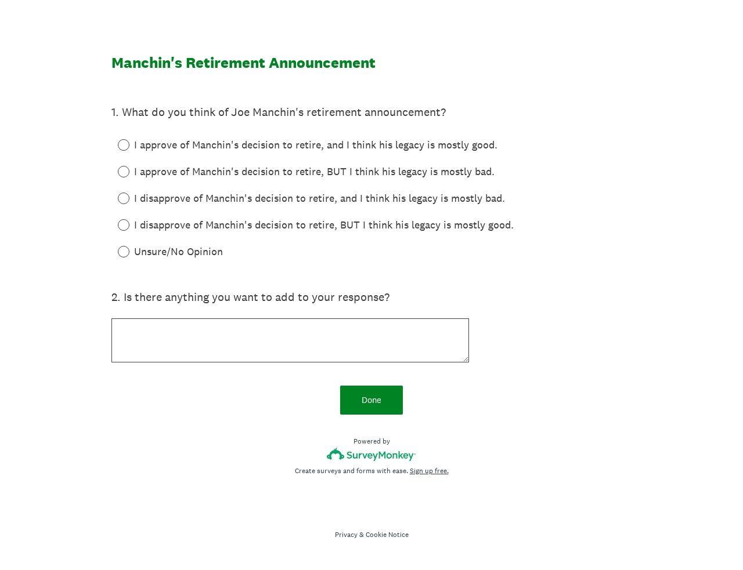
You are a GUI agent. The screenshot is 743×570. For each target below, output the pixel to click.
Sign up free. (429, 470)
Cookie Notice (387, 534)
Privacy (346, 534)
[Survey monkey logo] (372, 454)
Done (371, 399)
